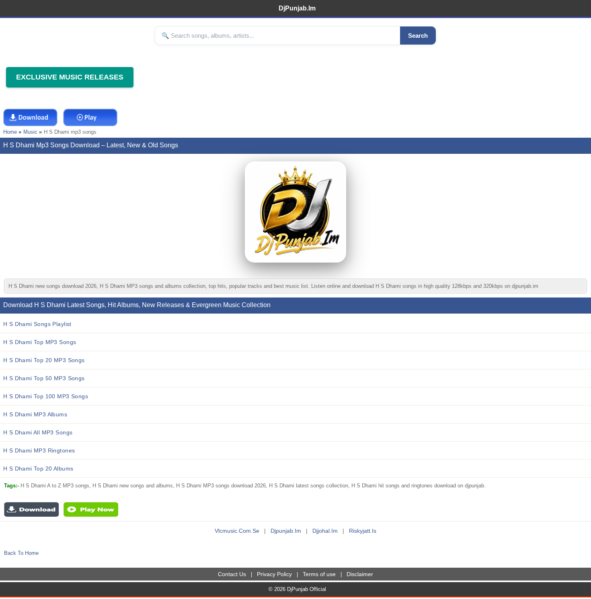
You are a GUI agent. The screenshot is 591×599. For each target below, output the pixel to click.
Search (418, 35)
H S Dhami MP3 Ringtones (39, 450)
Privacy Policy (274, 574)
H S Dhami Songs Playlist (37, 324)
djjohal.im (325, 531)
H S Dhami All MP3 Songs (37, 432)
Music (30, 132)
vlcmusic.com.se (237, 531)
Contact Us (232, 574)
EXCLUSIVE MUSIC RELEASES (69, 77)
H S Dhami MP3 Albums (35, 414)
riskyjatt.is (362, 531)
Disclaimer (360, 574)
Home (10, 132)
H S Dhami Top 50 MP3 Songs (44, 378)
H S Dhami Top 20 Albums (38, 468)
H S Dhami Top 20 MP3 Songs (44, 360)
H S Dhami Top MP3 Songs (39, 342)
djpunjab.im (286, 531)
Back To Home (21, 553)
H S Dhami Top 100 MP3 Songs (45, 396)
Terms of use (319, 574)
